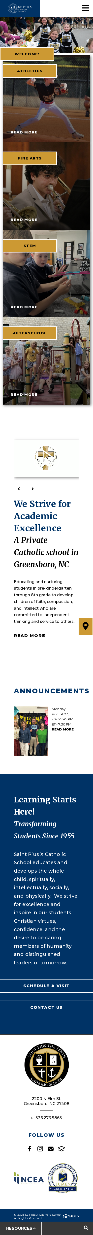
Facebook (29, 1148)
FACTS (61, 1148)
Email (51, 1148)
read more (24, 132)
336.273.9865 (48, 1117)
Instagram (40, 1148)
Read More (29, 635)
